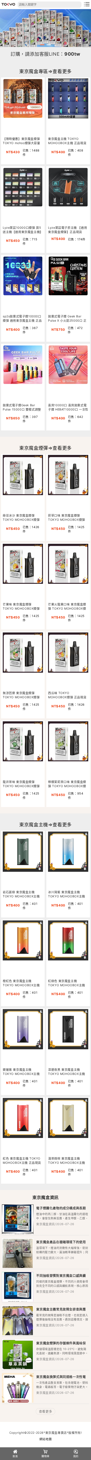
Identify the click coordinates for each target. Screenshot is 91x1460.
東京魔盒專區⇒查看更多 (45, 71)
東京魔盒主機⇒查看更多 (45, 824)
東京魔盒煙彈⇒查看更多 (45, 448)
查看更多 (45, 1411)
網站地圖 (45, 1439)
